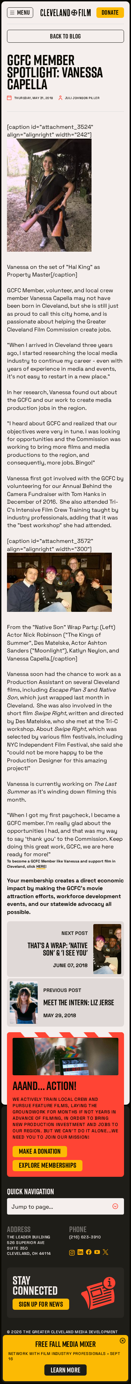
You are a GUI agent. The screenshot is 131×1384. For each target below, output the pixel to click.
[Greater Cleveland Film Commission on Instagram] (72, 1252)
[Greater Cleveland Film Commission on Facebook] (89, 1252)
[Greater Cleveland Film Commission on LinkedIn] (80, 1252)
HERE (40, 866)
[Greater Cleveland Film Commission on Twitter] (105, 1252)
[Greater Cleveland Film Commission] (66, 12)
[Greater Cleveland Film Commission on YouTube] (97, 1252)
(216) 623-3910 (85, 1236)
